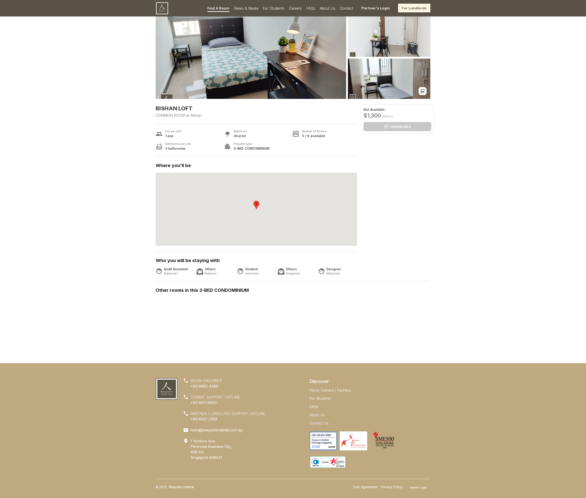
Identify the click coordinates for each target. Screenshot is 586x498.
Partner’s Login (375, 8)
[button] (256, 205)
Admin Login (418, 487)
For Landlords (414, 8)
